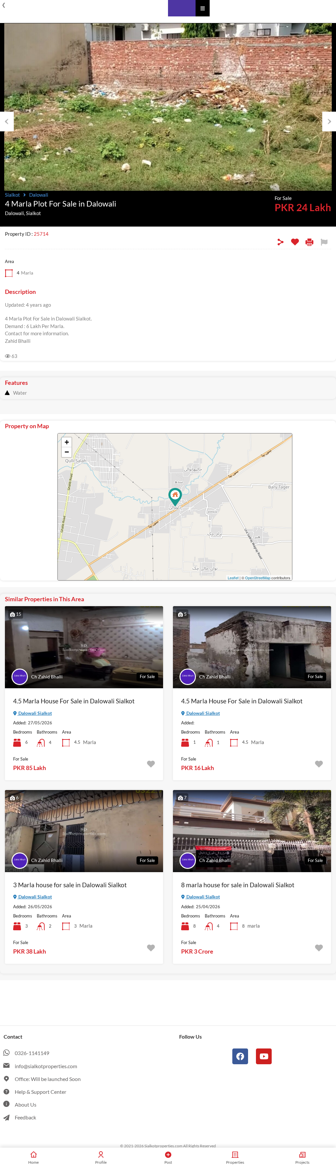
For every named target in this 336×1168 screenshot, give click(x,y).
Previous (7, 121)
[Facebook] (240, 1056)
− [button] (67, 452)
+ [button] (67, 442)
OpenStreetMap (257, 577)
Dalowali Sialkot (34, 713)
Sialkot (12, 195)
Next (329, 121)
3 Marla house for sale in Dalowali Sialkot (70, 885)
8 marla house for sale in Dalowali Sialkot (237, 885)
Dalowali (38, 195)
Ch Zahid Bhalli (47, 676)
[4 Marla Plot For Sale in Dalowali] (175, 497)
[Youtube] (264, 1056)
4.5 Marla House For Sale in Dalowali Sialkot (74, 701)
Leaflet (233, 577)
